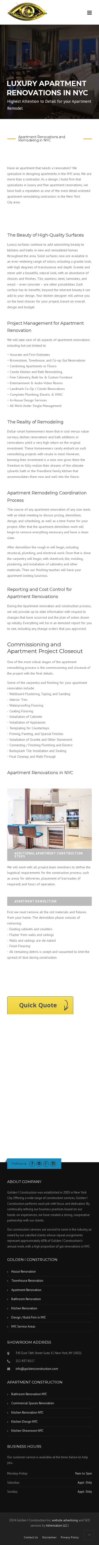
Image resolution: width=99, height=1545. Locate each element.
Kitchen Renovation (24, 1308)
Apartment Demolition (35, 901)
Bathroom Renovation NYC (29, 1394)
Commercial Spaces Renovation (32, 1403)
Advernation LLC (56, 1525)
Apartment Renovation (26, 1290)
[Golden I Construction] (27, 12)
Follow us (19, 1163)
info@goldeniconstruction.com (37, 1369)
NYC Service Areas (23, 1326)
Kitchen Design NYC (24, 1422)
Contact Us (31, 1537)
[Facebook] (32, 1163)
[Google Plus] (46, 1163)
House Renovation (23, 1271)
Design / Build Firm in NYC (28, 1317)
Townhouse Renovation (27, 1281)
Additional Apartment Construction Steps (48, 855)
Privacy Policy (70, 1537)
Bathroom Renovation (26, 1299)
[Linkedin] (39, 1163)
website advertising (65, 1520)
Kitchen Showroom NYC (27, 1431)
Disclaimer (49, 1537)
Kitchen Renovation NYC (27, 1412)
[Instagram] (53, 1163)
